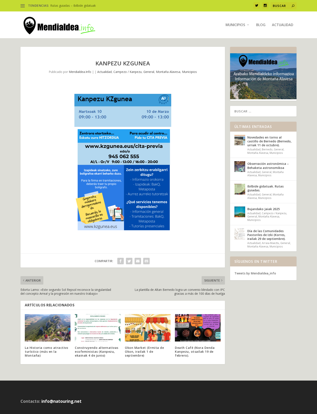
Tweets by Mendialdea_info (255, 273)
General (148, 72)
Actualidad (282, 25)
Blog (260, 25)
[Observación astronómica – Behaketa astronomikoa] (239, 166)
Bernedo (267, 149)
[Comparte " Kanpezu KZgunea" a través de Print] (146, 261)
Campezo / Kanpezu (127, 72)
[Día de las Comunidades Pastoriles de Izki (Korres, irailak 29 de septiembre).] (239, 233)
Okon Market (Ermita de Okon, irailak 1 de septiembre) (144, 351)
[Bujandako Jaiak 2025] (239, 211)
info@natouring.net (61, 401)
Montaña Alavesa (168, 72)
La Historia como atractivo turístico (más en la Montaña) (46, 351)
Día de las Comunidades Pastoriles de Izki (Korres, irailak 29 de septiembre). (266, 235)
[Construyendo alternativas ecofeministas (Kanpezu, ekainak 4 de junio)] (98, 328)
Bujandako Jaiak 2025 (263, 209)
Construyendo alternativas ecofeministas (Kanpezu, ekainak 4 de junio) (96, 351)
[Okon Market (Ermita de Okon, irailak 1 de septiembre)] (148, 328)
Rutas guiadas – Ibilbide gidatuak (73, 5)
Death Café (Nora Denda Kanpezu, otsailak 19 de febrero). (195, 351)
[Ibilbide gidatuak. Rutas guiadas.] (239, 189)
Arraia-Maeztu (270, 243)
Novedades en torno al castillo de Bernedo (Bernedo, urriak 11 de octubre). (269, 141)
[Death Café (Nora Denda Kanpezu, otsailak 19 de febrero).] (198, 328)
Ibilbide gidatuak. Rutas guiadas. (265, 188)
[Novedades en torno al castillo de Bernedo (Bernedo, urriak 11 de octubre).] (239, 140)
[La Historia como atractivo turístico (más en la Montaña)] (48, 328)
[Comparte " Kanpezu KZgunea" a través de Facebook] (120, 261)
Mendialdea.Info (80, 72)
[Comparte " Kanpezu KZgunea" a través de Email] (137, 261)
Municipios (235, 25)
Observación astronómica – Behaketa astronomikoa (268, 166)
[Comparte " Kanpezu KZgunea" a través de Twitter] (129, 261)
